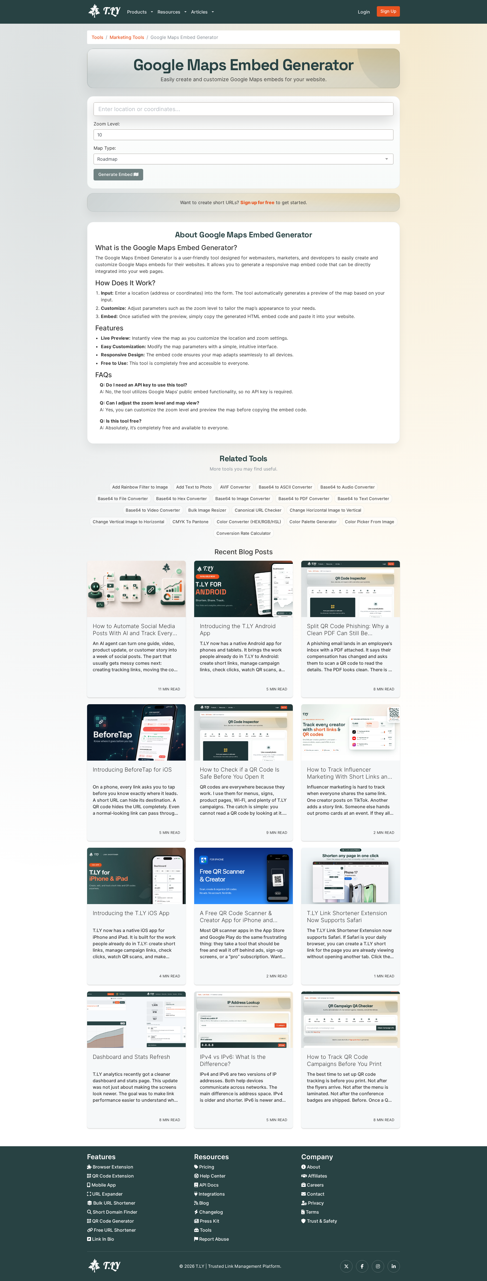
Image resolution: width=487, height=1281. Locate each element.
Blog (203, 1203)
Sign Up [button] (388, 11)
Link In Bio (102, 1239)
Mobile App (103, 1185)
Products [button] (137, 12)
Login (364, 12)
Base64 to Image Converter (242, 498)
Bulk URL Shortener (113, 1203)
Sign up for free (257, 202)
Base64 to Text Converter (363, 498)
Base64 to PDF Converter (303, 498)
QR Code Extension (112, 1176)
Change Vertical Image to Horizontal (128, 521)
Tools (97, 37)
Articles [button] (200, 12)
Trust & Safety (321, 1221)
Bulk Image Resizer (207, 510)
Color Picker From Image (369, 521)
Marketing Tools (127, 37)
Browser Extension (112, 1167)
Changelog (210, 1212)
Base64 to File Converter (123, 498)
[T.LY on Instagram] (378, 1266)
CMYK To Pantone (190, 521)
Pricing (206, 1167)
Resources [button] (169, 12)
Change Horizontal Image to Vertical (325, 510)
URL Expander (107, 1194)
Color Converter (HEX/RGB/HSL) (249, 521)
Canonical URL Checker (258, 510)
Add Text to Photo (194, 487)
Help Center (212, 1176)
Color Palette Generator (313, 521)
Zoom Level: (107, 124)
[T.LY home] (103, 11)
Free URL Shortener (114, 1230)
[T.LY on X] (346, 1266)
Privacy (315, 1203)
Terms (312, 1212)
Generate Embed (116, 174)
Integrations (211, 1194)
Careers (315, 1185)
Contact (315, 1194)
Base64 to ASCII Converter (285, 487)
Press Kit (209, 1221)
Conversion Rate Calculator (243, 533)
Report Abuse (213, 1239)
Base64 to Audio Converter (347, 487)
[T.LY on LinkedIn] (394, 1266)
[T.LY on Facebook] (362, 1266)
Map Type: (105, 148)
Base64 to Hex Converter (181, 498)
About (313, 1167)
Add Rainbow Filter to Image (140, 487)
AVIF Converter (235, 487)
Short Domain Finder (114, 1212)
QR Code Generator (112, 1221)
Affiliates (317, 1176)
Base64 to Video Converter (153, 510)
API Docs (208, 1185)
